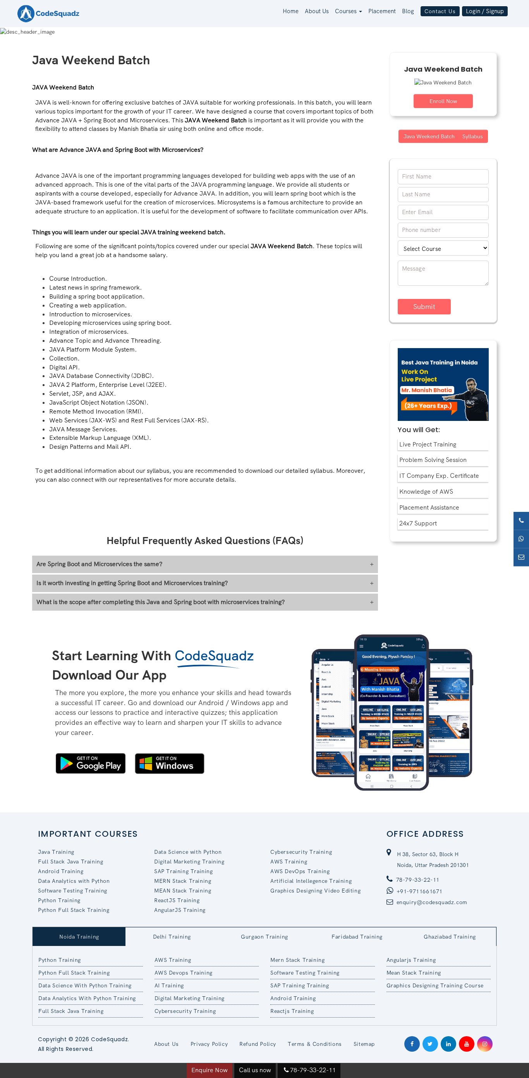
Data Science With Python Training (85, 985)
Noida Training (79, 936)
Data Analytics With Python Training (87, 998)
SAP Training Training (183, 871)
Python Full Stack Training (74, 909)
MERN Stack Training (182, 880)
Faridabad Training (357, 936)
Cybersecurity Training (301, 851)
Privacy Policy (209, 1043)
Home (291, 11)
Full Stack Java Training (70, 861)
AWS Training (288, 861)
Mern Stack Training (297, 959)
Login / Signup (485, 11)
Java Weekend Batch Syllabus (443, 136)
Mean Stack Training (413, 972)
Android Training (61, 871)
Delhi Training (172, 936)
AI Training (169, 985)
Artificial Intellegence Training (311, 880)
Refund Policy (257, 1043)
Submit (424, 306)
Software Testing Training (72, 890)
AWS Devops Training (184, 972)
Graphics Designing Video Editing (315, 890)
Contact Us (440, 11)
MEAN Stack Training (182, 890)
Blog (408, 11)
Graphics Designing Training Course (435, 985)
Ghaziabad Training (450, 936)
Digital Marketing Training (189, 861)
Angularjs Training (411, 959)
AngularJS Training (180, 909)
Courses (346, 11)
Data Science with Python (188, 851)
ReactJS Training (177, 900)
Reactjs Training (292, 1011)
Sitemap (364, 1043)
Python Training (59, 900)
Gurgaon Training (264, 936)
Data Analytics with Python (74, 880)
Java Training (56, 851)
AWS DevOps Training (300, 871)
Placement (382, 11)
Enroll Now (443, 101)
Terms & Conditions (315, 1043)
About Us (317, 11)
